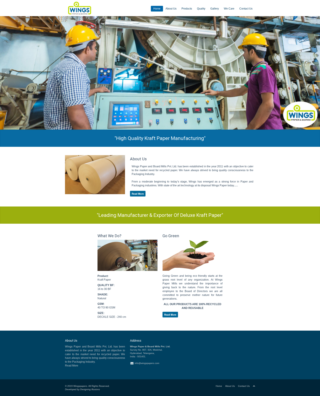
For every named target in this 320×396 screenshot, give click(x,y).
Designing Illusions (90, 389)
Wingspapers (80, 386)
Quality (201, 8)
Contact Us (245, 8)
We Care (229, 8)
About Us (171, 8)
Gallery (214, 8)
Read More (138, 193)
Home (156, 8)
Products (187, 8)
